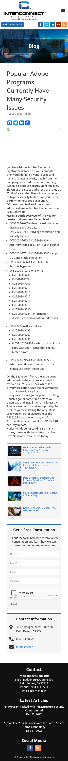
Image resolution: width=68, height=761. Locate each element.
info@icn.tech (38, 691)
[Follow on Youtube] (58, 24)
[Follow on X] (46, 24)
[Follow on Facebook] (40, 24)
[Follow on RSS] (64, 24)
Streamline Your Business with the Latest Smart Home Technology (40, 465)
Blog (28, 114)
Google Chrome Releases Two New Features (39, 509)
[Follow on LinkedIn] (52, 24)
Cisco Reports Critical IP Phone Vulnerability (40, 494)
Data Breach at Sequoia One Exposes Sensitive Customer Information (38, 480)
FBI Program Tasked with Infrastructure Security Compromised (37, 450)
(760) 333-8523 (39, 687)
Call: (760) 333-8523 (12, 24)
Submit (14, 604)
